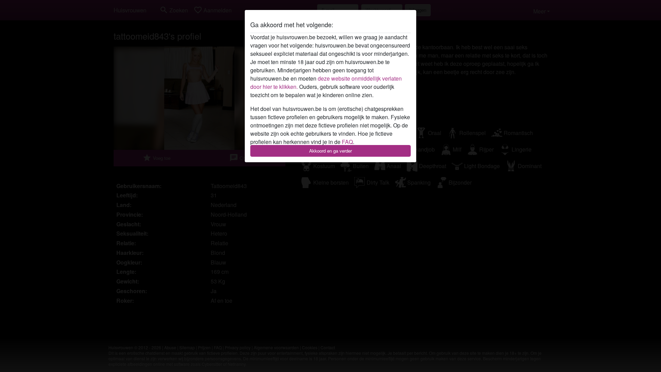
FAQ (347, 142)
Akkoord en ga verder (330, 150)
